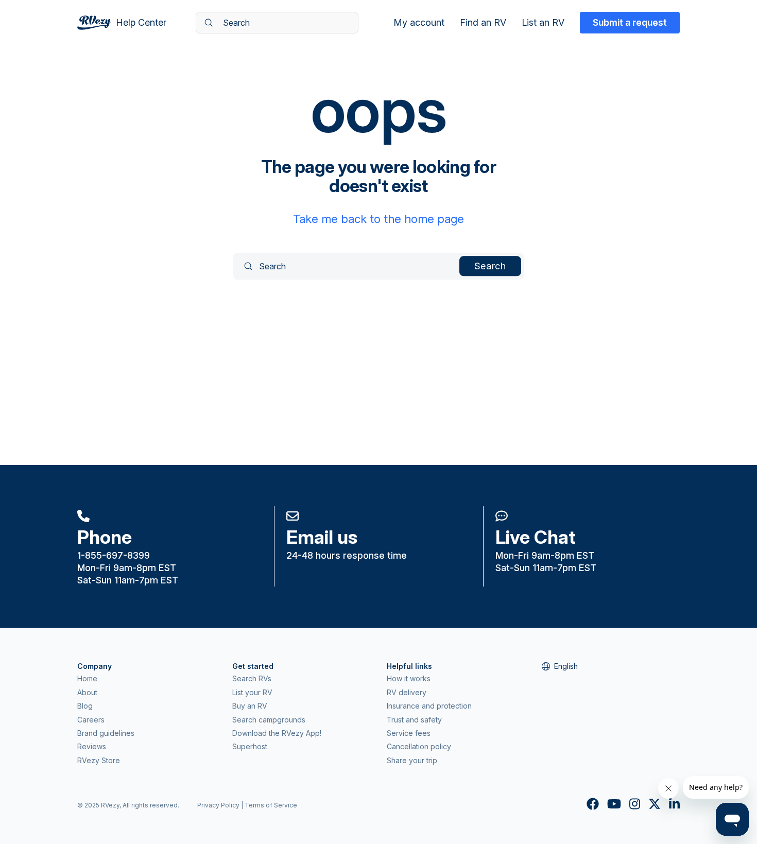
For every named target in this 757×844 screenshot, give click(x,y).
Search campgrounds (268, 719)
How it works (409, 678)
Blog (85, 705)
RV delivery (406, 692)
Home (87, 678)
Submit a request (630, 22)
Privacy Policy (218, 805)
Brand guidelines (105, 733)
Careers (91, 719)
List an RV (543, 23)
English (566, 666)
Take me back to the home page (378, 219)
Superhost (249, 746)
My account (418, 23)
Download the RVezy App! (276, 733)
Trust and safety (414, 719)
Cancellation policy (419, 746)
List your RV (252, 692)
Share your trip (412, 760)
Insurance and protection (429, 705)
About (87, 692)
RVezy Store (98, 760)
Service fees (409, 733)
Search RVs (251, 678)
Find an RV (483, 23)
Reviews (91, 746)
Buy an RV (249, 705)
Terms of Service (271, 805)
